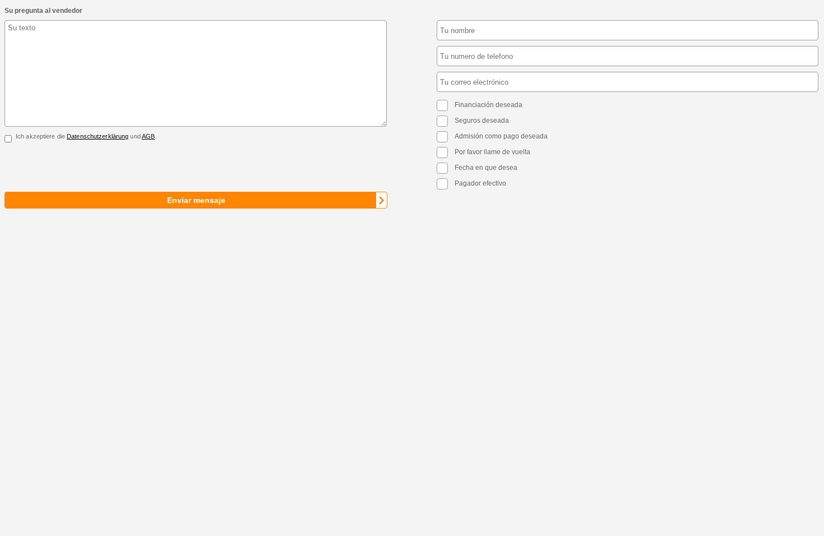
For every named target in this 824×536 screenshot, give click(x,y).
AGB (148, 136)
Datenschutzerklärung (97, 136)
